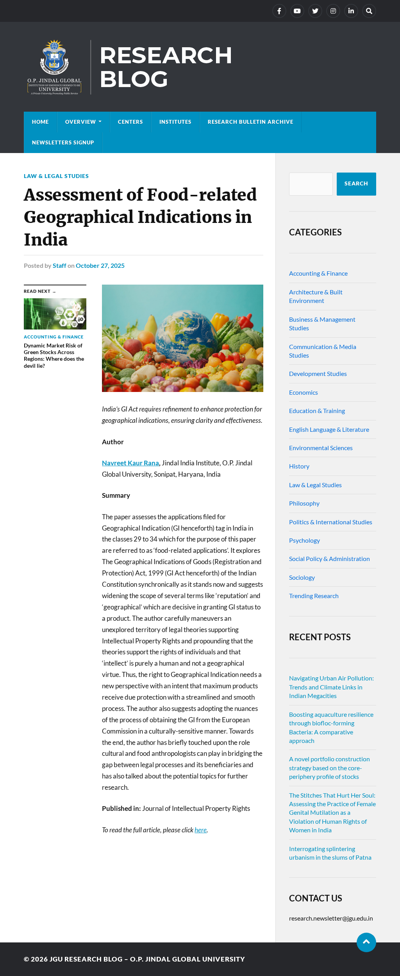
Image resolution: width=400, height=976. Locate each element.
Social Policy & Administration (329, 558)
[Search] (369, 11)
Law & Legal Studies (56, 176)
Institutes (175, 122)
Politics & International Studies (330, 521)
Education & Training (317, 410)
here (201, 830)
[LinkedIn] (351, 11)
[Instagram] (333, 11)
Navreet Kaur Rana (130, 463)
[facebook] (279, 11)
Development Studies (318, 373)
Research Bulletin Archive (250, 122)
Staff (59, 265)
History (299, 466)
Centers (130, 122)
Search (356, 183)
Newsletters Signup (63, 142)
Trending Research (314, 595)
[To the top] (366, 942)
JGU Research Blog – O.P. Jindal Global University (147, 959)
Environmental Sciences (321, 447)
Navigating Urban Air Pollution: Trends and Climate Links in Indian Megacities (331, 686)
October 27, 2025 (100, 265)
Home (40, 122)
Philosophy (304, 503)
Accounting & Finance (318, 273)
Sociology (302, 577)
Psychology (304, 540)
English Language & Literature (329, 429)
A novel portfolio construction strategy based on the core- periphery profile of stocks (329, 767)
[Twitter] (315, 11)
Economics (303, 392)
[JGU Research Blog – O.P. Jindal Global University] (200, 66)
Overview (80, 122)
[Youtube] (297, 11)
